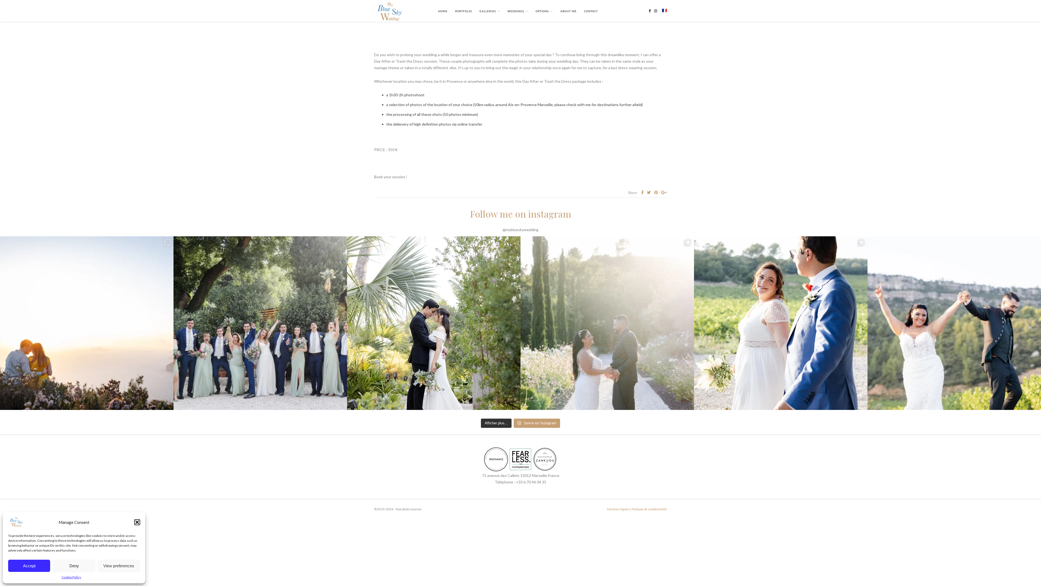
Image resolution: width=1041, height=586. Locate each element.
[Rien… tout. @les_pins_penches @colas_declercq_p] (433, 323)
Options (542, 11)
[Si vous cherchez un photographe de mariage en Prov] (607, 323)
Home (443, 11)
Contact (591, 11)
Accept (29, 565)
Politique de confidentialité (649, 509)
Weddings (515, 11)
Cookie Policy (71, 577)
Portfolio (463, 11)
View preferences (118, 565)
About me (568, 11)
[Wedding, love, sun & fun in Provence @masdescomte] (260, 323)
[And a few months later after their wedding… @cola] (87, 323)
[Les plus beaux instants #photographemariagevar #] (781, 323)
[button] (137, 522)
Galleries (488, 11)
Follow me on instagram (520, 214)
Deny (74, 565)
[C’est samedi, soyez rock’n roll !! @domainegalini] (954, 323)
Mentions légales (618, 509)
